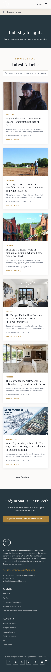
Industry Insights (9, 632)
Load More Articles (23, 477)
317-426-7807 (8, 578)
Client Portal (7, 645)
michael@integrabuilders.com (14, 581)
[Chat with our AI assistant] (46, 660)
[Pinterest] (35, 662)
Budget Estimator (9, 628)
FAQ (4, 640)
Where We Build (9, 623)
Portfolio (6, 598)
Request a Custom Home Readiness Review (24, 519)
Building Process (9, 636)
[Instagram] (15, 662)
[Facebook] (9, 662)
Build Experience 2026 (12, 606)
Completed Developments (13, 602)
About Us (6, 594)
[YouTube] (42, 662)
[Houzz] (28, 662)
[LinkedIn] (22, 662)
